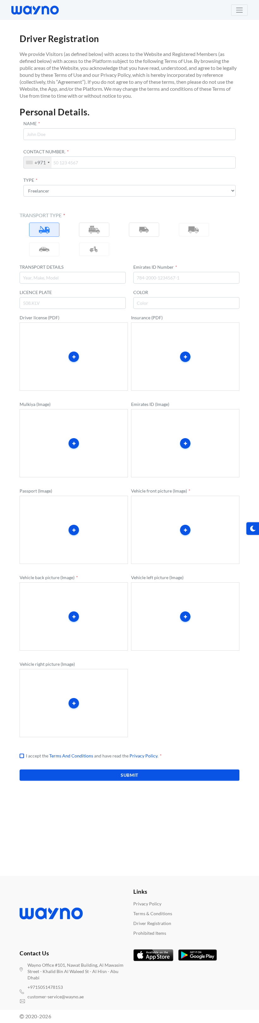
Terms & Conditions (152, 913)
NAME (31, 123)
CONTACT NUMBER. (46, 151)
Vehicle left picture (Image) (157, 577)
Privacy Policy (147, 903)
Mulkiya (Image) (35, 404)
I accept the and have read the (94, 755)
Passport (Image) (36, 490)
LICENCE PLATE (36, 292)
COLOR (140, 292)
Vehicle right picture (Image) (47, 664)
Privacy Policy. (144, 755)
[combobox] (37, 162)
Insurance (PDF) (147, 317)
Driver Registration (152, 923)
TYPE (30, 180)
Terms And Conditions (71, 755)
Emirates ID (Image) (150, 404)
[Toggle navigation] (239, 10)
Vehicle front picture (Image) (160, 490)
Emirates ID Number (155, 267)
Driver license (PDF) (39, 317)
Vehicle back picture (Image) (49, 577)
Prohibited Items (149, 933)
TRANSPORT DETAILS (41, 267)
